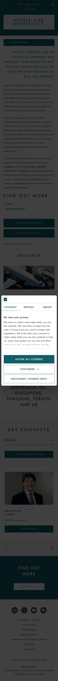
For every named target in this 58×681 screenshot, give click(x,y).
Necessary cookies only (29, 378)
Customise (27, 368)
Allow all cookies (29, 359)
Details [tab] (29, 307)
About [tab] (47, 307)
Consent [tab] (10, 307)
